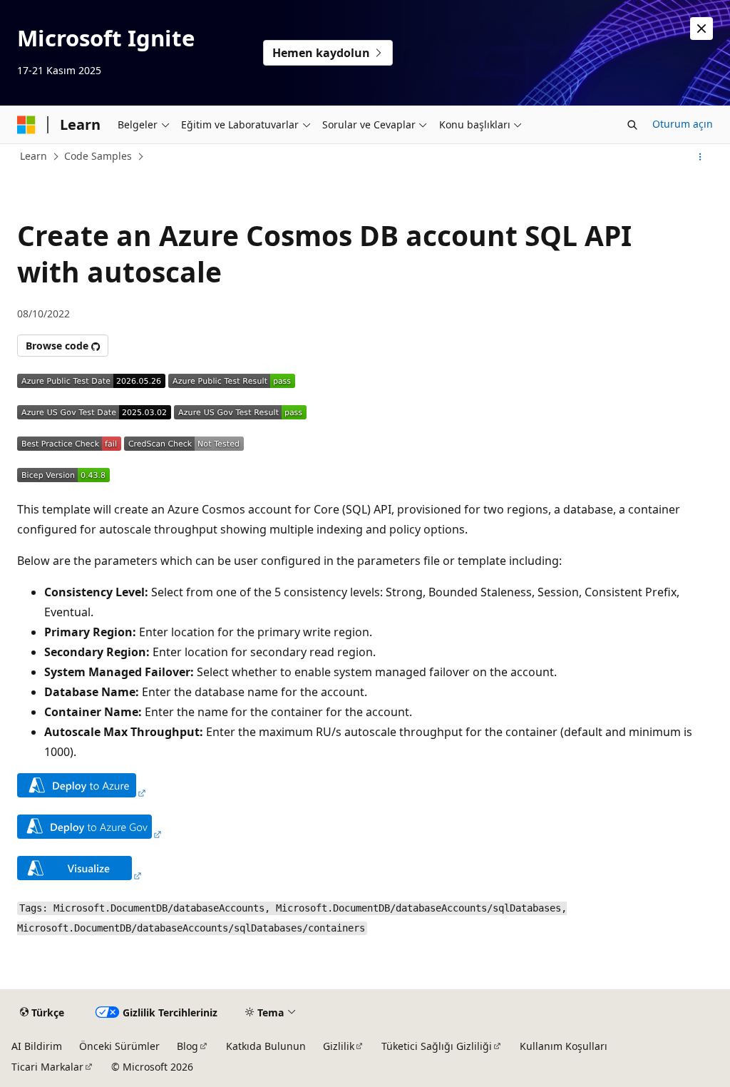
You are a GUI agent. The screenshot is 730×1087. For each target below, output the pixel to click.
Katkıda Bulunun (266, 1046)
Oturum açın (682, 124)
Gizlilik (338, 1046)
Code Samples (98, 156)
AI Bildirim (36, 1046)
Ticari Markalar (47, 1066)
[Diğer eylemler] (700, 157)
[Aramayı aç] (632, 125)
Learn (33, 156)
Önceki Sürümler (119, 1046)
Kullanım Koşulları (563, 1046)
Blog (187, 1046)
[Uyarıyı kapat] (701, 28)
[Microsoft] (26, 125)
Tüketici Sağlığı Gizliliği (436, 1046)
